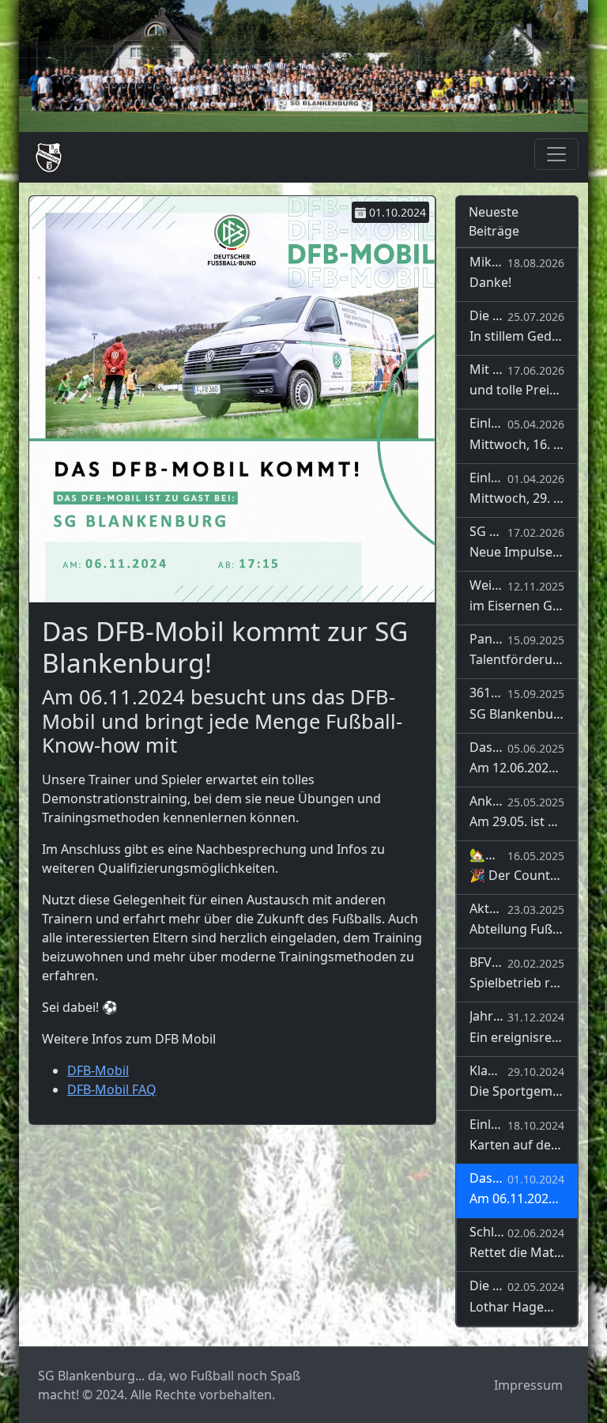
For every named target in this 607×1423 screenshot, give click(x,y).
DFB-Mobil (98, 1070)
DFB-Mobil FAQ (111, 1089)
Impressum (528, 1385)
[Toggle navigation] (556, 154)
